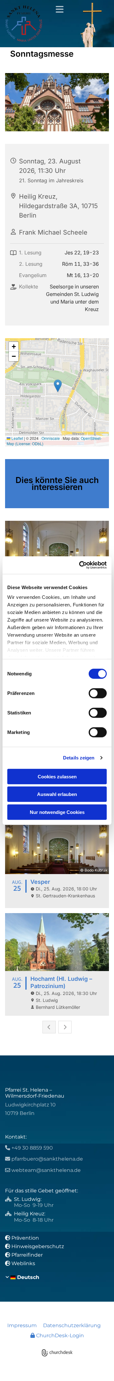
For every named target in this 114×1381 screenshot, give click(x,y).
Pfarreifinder (27, 1255)
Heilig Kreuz (29, 1214)
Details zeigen (78, 757)
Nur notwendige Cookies (57, 812)
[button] (57, 9)
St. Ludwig (27, 1199)
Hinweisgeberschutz (37, 1246)
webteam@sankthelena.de (46, 1170)
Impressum (22, 1325)
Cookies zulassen (57, 776)
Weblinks (23, 1263)
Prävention (25, 1238)
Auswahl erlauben (57, 794)
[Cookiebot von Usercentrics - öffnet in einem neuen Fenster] (80, 565)
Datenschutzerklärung (72, 1325)
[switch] (98, 693)
